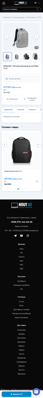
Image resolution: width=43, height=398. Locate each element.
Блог (21, 306)
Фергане (21, 374)
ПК (21, 289)
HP (21, 253)
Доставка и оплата (21, 310)
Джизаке (21, 342)
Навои (21, 350)
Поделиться (13, 99)
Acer (21, 261)
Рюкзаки (32, 17)
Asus (21, 249)
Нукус (21, 354)
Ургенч (21, 370)
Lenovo (21, 257)
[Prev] (6, 36)
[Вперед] (38, 144)
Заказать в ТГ (18, 394)
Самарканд (21, 362)
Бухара (21, 334)
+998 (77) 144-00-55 (21, 222)
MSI (21, 265)
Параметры (8, 109)
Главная (6, 17)
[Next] (36, 36)
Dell (21, 269)
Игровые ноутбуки (21, 285)
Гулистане (21, 338)
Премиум (32, 109)
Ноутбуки (21, 281)
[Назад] (4, 144)
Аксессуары (19, 17)
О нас (21, 302)
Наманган (21, 358)
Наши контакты (21, 318)
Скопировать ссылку (32, 99)
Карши (21, 346)
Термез (21, 366)
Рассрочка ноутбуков (21, 314)
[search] (39, 7)
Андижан (21, 330)
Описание (20, 109)
